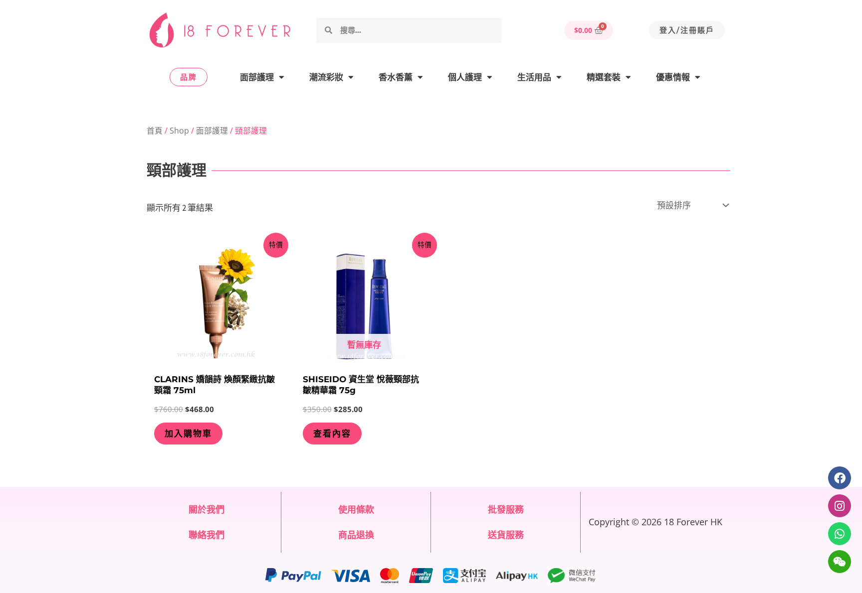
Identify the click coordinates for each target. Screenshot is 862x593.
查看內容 (332, 434)
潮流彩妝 (326, 77)
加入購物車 (188, 434)
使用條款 (356, 509)
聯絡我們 (206, 535)
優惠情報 (673, 77)
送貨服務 (506, 535)
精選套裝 (604, 77)
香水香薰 (396, 77)
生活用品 (534, 77)
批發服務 (506, 509)
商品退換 (356, 535)
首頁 (155, 130)
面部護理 (257, 77)
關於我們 (206, 509)
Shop (179, 130)
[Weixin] (839, 561)
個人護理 (465, 77)
